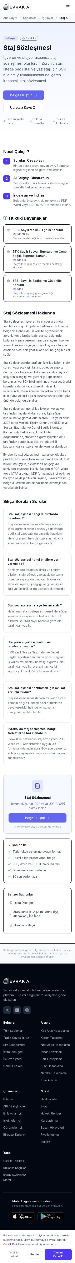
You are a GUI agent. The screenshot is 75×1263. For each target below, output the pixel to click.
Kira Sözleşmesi (14, 1045)
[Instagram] (27, 1010)
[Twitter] (7, 1010)
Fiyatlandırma (50, 1134)
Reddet (35, 1254)
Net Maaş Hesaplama (55, 1045)
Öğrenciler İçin (13, 1127)
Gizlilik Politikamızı (15, 1244)
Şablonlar (29, 18)
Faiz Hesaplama (51, 1059)
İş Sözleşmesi (12, 1059)
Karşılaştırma (49, 1120)
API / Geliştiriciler (14, 1106)
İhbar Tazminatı (51, 1052)
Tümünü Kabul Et (58, 1254)
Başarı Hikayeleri (52, 1127)
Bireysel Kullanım (14, 1134)
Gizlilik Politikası (14, 1161)
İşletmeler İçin (12, 1120)
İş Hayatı (48, 18)
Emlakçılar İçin (12, 1113)
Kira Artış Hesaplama (55, 1030)
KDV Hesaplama (52, 1066)
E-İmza (8, 1099)
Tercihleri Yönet (14, 1254)
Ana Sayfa (10, 18)
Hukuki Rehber (51, 1113)
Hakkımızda (49, 1099)
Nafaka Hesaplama (54, 1073)
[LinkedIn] (17, 1010)
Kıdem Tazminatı (52, 1037)
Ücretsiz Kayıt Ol (23, 107)
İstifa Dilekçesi (13, 1052)
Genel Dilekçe (13, 1066)
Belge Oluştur (21, 95)
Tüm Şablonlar (13, 1030)
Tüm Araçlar (49, 1080)
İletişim (45, 1141)
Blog (44, 1106)
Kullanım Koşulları (14, 1168)
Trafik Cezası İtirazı (16, 1037)
